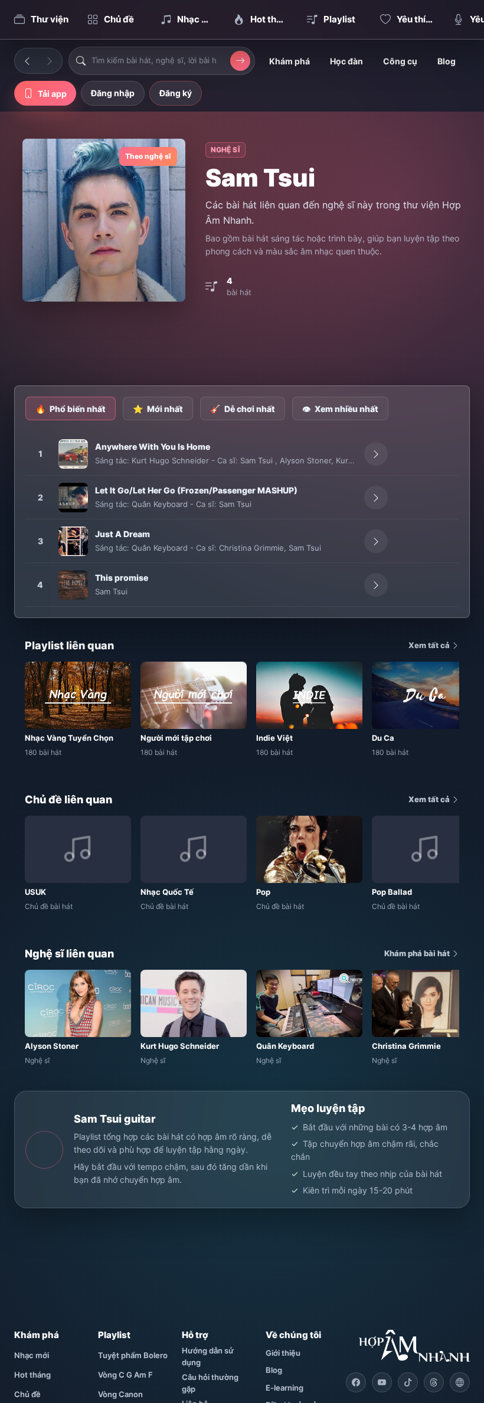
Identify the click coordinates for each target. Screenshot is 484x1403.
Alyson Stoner (305, 460)
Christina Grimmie (251, 547)
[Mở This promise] (376, 585)
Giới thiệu (283, 1353)
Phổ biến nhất (70, 409)
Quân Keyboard (160, 504)
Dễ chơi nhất (242, 409)
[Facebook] (356, 1382)
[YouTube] (382, 1382)
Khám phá (289, 61)
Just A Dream (122, 534)
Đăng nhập (113, 93)
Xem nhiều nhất (340, 409)
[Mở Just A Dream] (376, 541)
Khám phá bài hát (418, 953)
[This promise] (73, 585)
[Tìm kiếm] (240, 61)
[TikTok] (408, 1382)
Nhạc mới (31, 1355)
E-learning (284, 1387)
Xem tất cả (430, 645)
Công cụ (400, 61)
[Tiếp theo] (50, 61)
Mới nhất (158, 409)
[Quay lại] (27, 61)
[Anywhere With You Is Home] (73, 454)
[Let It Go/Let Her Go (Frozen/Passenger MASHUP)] (73, 497)
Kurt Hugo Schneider (170, 460)
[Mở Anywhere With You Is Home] (376, 454)
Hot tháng (32, 1374)
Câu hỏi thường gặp (210, 1383)
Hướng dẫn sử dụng (208, 1356)
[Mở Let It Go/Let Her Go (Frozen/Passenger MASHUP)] (376, 497)
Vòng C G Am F (125, 1374)
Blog (446, 61)
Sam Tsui (257, 460)
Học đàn (346, 61)
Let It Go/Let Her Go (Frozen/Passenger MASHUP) (196, 490)
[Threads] (434, 1382)
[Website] (460, 1382)
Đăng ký (175, 93)
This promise (121, 578)
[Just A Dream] (73, 541)
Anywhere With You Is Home (152, 446)
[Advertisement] (242, 344)
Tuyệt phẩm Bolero (133, 1355)
